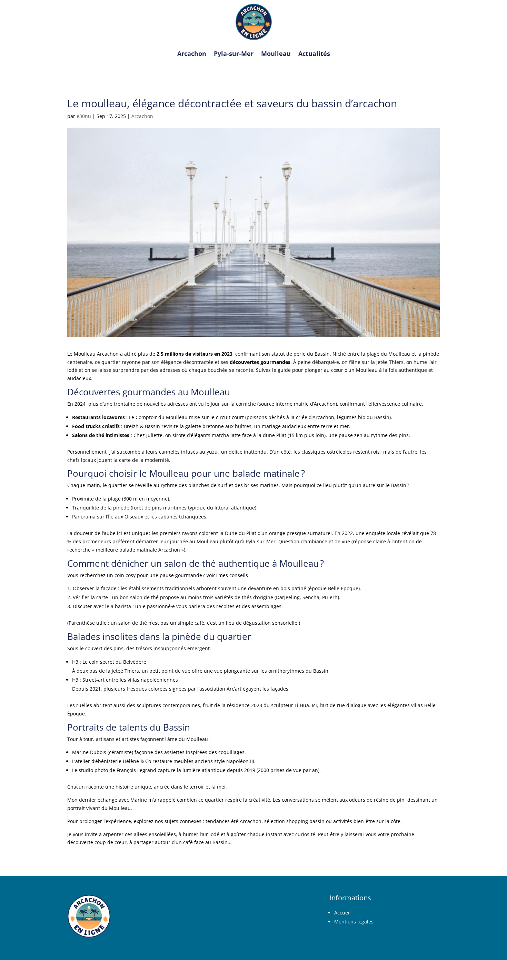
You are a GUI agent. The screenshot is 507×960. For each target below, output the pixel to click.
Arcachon (191, 53)
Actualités (314, 53)
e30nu (84, 116)
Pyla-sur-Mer (234, 53)
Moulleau (276, 53)
